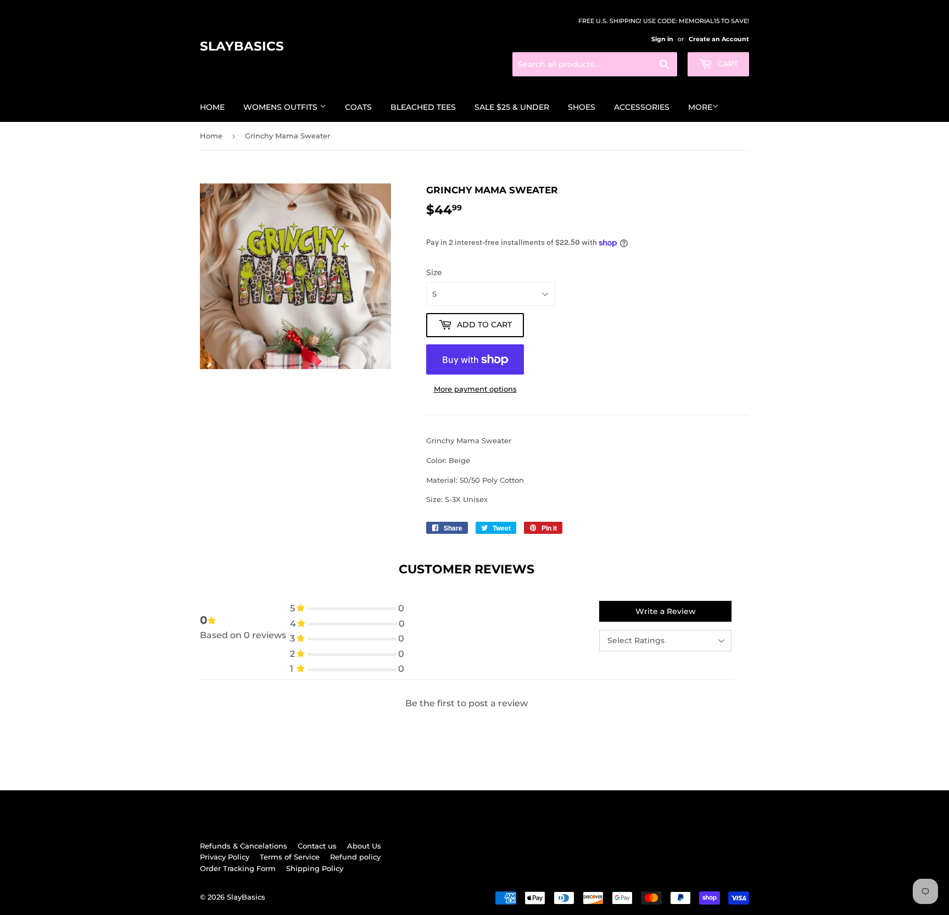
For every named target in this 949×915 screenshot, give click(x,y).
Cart (726, 64)
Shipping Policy (314, 868)
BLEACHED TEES (423, 107)
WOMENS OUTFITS (281, 107)
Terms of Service (290, 856)
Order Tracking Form (238, 868)
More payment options (475, 388)
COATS (358, 107)
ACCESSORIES (641, 107)
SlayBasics (242, 46)
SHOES (581, 107)
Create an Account (719, 39)
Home (212, 107)
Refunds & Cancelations (243, 845)
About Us (364, 845)
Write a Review (665, 611)
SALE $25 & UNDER (511, 107)
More (700, 107)
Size (434, 272)
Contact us (317, 845)
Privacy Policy (224, 856)
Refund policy (355, 856)
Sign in (662, 39)
